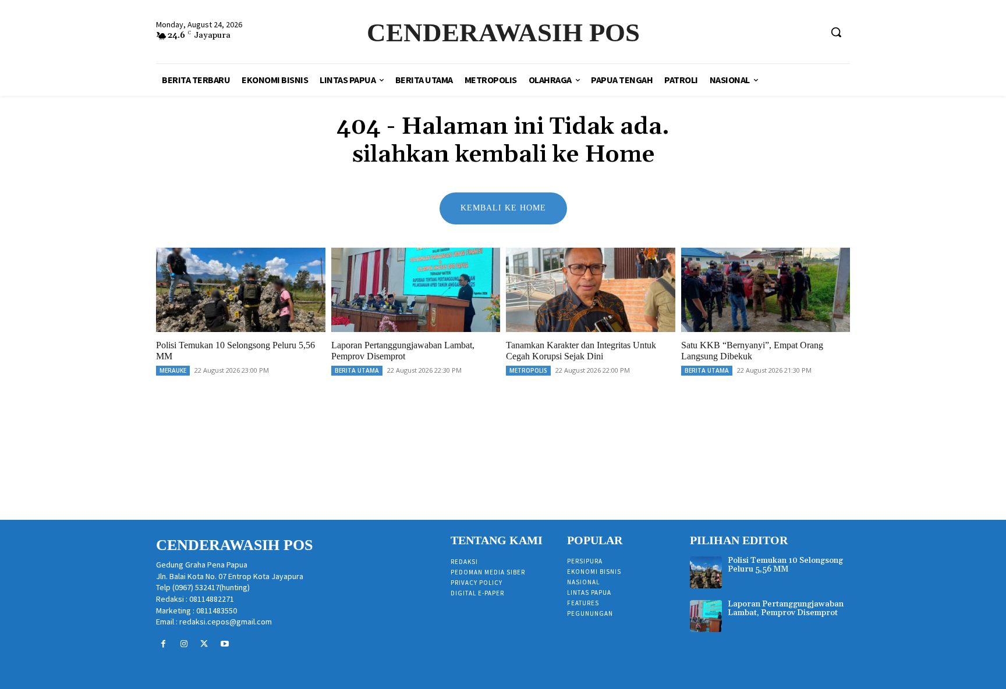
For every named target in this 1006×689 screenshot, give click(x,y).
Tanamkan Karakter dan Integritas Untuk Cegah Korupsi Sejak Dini (581, 350)
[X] (204, 644)
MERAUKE (173, 370)
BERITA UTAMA (357, 370)
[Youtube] (225, 644)
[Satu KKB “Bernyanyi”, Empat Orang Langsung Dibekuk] (766, 290)
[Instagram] (183, 644)
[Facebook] (163, 644)
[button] (836, 32)
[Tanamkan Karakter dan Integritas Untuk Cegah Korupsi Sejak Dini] (590, 290)
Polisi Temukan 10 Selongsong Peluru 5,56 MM (785, 564)
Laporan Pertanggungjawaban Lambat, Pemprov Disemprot (402, 350)
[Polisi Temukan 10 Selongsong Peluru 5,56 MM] (240, 290)
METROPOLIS (528, 370)
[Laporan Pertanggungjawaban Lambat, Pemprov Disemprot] (416, 290)
